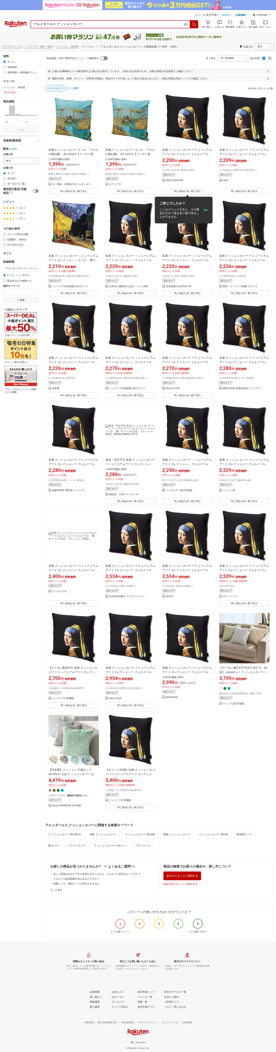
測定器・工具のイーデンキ (123, 494)
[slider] (3, 115)
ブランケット (143, 845)
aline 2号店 (115, 698)
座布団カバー (244, 834)
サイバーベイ (230, 596)
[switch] (36, 191)
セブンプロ (115, 184)
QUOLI (169, 596)
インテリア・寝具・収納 (39, 46)
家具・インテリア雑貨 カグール (240, 286)
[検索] (194, 24)
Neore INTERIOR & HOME (66, 805)
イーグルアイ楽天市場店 (179, 490)
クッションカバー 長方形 (140, 834)
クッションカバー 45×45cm (64, 834)
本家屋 (55, 388)
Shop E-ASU (173, 388)
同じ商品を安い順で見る (73, 191)
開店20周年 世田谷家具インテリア (241, 388)
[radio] (4, 62)
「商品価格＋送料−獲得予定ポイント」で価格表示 (71, 58)
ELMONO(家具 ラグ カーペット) (126, 596)
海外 (14, 149)
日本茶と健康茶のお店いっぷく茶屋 (128, 286)
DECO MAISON (174, 180)
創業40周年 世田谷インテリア (68, 490)
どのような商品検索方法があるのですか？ (76, 878)
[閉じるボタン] (268, 71)
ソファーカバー (76, 845)
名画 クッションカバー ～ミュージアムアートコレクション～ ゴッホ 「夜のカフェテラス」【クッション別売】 (73, 260)
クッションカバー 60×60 (213, 834)
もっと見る (56, 890)
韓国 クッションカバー (176, 834)
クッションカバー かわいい (110, 845)
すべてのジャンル (12, 46)
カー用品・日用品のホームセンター (71, 184)
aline (225, 180)
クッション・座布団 (67, 46)
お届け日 (8, 168)
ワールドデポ (59, 591)
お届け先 (8, 154)
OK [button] (205, 210)
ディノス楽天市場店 (234, 703)
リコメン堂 (229, 490)
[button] (262, 15)
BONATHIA (172, 697)
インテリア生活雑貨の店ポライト (70, 286)
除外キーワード (11, 286)
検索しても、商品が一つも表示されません (76, 883)
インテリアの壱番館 (63, 698)
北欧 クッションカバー (103, 834)
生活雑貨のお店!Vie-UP (178, 286)
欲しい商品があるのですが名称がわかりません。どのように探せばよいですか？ (97, 874)
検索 (22, 130)
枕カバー (53, 845)
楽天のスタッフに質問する (182, 875)
